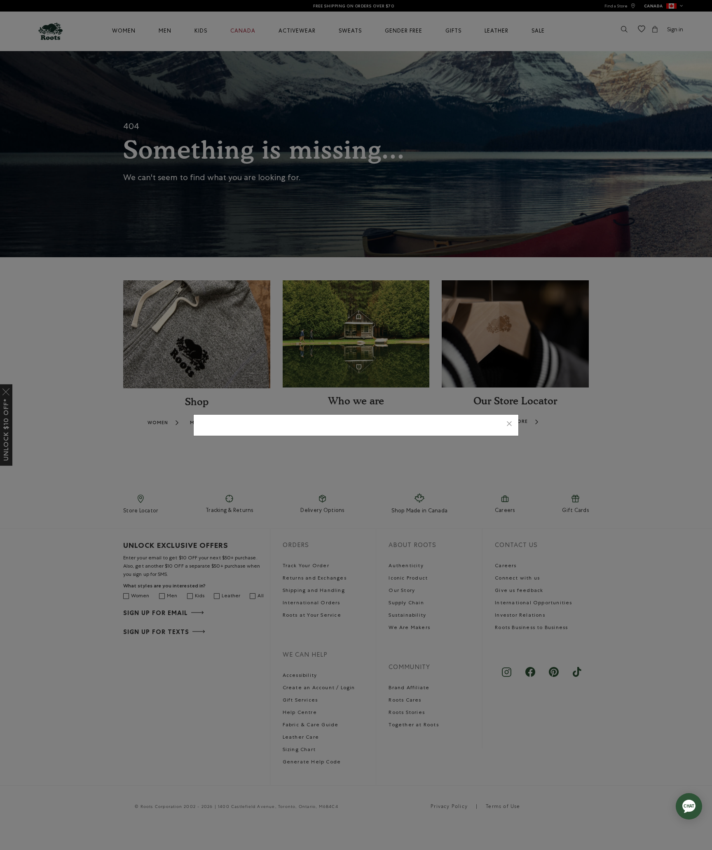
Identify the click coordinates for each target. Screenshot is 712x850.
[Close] (509, 425)
